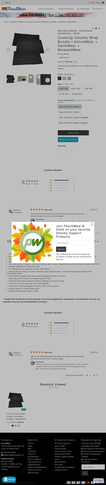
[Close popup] (92, 224)
